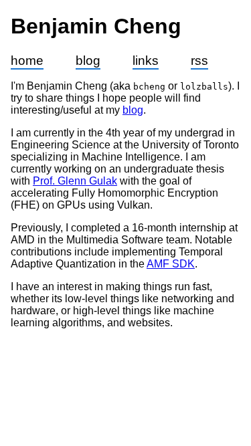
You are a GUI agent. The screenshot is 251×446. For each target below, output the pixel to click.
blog (88, 60)
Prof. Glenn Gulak (75, 181)
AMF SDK (171, 263)
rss (199, 60)
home (27, 60)
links (146, 60)
